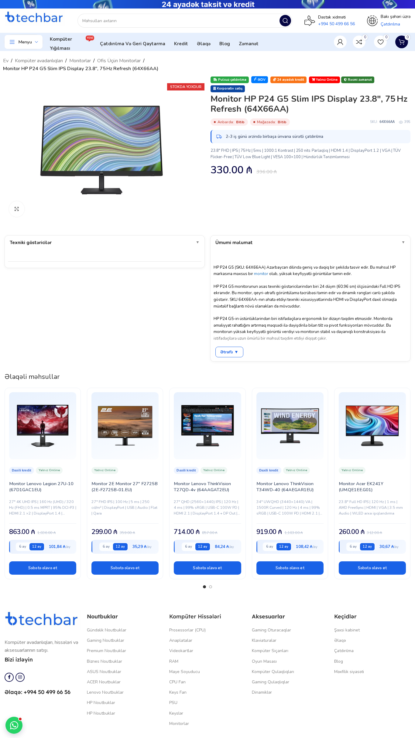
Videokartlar (181, 651)
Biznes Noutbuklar (104, 661)
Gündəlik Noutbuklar (106, 630)
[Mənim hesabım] (340, 42)
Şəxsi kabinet (347, 630)
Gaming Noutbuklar (105, 640)
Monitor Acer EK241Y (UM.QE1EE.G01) (361, 487)
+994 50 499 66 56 (336, 24)
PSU (173, 703)
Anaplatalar (180, 640)
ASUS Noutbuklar (104, 672)
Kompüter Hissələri (195, 616)
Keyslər (176, 713)
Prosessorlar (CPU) (187, 630)
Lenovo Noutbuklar (105, 692)
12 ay (36, 546)
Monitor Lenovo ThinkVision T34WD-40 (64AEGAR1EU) (285, 487)
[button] (42, 568)
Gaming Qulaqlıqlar (270, 682)
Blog (338, 661)
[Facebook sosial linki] (9, 677)
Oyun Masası (264, 661)
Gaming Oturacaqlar (271, 630)
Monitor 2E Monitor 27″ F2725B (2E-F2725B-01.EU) (124, 487)
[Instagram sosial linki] (20, 677)
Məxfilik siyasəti (349, 672)
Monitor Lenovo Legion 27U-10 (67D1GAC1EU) (41, 487)
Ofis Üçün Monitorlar (119, 60)
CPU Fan (177, 682)
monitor (261, 274)
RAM (173, 661)
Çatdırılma (344, 651)
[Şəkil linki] (43, 619)
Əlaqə (340, 640)
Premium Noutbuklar (106, 651)
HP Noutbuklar (101, 703)
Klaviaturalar (264, 640)
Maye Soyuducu (184, 672)
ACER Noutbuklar (104, 682)
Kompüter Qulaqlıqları (273, 672)
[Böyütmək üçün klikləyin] (16, 208)
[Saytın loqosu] (35, 17)
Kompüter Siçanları (270, 651)
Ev (6, 60)
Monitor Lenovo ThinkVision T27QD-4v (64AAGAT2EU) (202, 487)
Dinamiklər (262, 692)
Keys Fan (178, 692)
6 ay (22, 546)
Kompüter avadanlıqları (39, 60)
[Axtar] (285, 20)
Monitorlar (80, 60)
